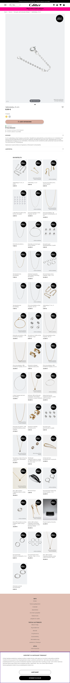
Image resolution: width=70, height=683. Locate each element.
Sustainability (35, 636)
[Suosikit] (61, 5)
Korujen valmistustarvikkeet (22, 12)
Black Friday (35, 624)
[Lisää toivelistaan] (63, 107)
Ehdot (35, 601)
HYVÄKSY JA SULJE (35, 678)
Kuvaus (7, 135)
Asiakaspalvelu (35, 651)
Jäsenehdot (35, 609)
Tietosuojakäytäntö (35, 604)
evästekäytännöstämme (26, 665)
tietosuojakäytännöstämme (10, 665)
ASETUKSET (35, 672)
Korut (10, 12)
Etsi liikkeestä (11, 127)
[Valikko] (5, 5)
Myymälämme (35, 627)
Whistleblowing (35, 639)
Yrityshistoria (35, 633)
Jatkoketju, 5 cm (36, 12)
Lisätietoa (8, 149)
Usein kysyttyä (35, 648)
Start (5, 12)
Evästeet (35, 606)
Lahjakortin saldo (35, 618)
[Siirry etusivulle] (35, 5)
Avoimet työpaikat (35, 612)
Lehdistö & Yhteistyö (35, 642)
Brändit (35, 630)
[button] (58, 5)
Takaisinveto (35, 615)
